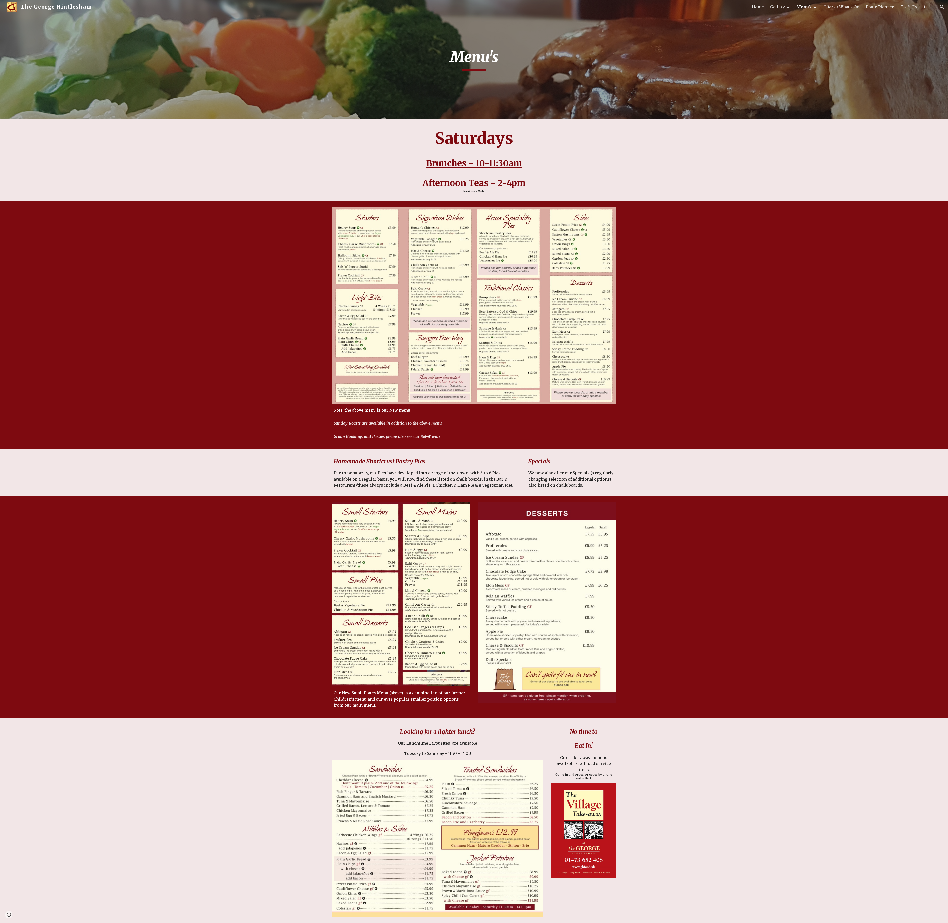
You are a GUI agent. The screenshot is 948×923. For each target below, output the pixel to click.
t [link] (932, 6)
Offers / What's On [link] (841, 6)
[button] (942, 7)
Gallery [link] (777, 6)
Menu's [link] (804, 6)
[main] (474, 59)
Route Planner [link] (880, 6)
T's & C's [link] (908, 6)
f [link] (924, 6)
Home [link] (758, 6)
